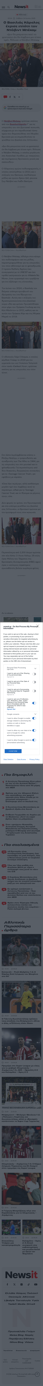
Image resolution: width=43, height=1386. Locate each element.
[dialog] (21, 693)
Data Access (21, 759)
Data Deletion (8, 759)
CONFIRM (13, 751)
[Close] (38, 627)
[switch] (34, 674)
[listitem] (21, 668)
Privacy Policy (34, 759)
